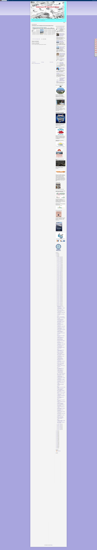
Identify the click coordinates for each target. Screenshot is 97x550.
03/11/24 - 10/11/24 (59, 265)
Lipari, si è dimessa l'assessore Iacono (61, 373)
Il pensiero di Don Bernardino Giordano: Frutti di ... (60, 337)
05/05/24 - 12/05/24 (59, 293)
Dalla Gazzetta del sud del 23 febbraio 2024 (60, 323)
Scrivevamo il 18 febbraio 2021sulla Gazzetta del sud (61, 412)
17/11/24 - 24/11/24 (59, 263)
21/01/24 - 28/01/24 (59, 427)
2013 (57, 441)
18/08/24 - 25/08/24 (59, 277)
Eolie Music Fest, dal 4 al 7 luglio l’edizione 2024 (60, 394)
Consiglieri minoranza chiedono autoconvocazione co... (60, 350)
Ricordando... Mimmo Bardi (60, 416)
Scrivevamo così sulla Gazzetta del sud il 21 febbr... (60, 361)
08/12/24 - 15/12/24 (59, 260)
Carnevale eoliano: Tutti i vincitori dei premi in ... (60, 336)
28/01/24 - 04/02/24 (59, 426)
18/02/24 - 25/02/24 (59, 305)
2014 (57, 440)
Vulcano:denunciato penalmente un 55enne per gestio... (60, 311)
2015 (57, 439)
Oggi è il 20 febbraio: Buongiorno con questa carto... (60, 390)
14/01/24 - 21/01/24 (59, 428)
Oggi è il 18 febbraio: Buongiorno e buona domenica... (61, 422)
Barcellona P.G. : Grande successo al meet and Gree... (61, 366)
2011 (57, 443)
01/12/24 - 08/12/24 (59, 261)
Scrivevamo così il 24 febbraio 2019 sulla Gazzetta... (61, 312)
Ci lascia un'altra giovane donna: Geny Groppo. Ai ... (60, 356)
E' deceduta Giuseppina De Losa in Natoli (61, 59)
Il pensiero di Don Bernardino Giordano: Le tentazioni (60, 403)
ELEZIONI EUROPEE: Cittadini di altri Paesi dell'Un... (61, 308)
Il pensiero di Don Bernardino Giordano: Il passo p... (60, 353)
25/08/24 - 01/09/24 (59, 276)
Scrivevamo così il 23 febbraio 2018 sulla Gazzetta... (61, 326)
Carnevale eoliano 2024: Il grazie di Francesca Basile (61, 408)
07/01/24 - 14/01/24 (59, 429)
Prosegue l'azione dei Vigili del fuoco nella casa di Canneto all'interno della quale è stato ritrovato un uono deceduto (60, 35)
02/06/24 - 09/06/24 (59, 289)
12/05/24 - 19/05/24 (59, 292)
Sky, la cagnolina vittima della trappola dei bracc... (60, 368)
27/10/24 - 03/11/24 (59, 266)
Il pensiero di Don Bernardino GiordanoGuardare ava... (60, 319)
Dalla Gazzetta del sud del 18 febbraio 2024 (60, 410)
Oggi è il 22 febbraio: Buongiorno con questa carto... (60, 354)
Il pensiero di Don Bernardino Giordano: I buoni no (60, 418)
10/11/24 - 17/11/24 (59, 264)
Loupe (96, 55)
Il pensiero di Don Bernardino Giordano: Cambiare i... (60, 389)
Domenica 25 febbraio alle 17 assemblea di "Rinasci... (60, 331)
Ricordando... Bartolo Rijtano (60, 351)
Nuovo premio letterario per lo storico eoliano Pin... (60, 346)
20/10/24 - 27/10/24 (59, 267)
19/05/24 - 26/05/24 (59, 291)
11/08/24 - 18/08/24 (59, 278)
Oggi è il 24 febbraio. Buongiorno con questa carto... (60, 321)
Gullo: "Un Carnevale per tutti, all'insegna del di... (60, 397)
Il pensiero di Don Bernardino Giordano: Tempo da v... (60, 370)
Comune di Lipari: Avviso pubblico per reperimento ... (61, 379)
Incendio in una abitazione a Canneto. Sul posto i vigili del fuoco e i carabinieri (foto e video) (62, 47)
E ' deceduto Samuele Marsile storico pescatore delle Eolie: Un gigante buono (62, 68)
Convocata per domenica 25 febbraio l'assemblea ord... (61, 378)
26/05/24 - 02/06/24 (59, 290)
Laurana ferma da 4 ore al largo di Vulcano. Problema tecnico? (62, 41)
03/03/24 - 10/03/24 (59, 303)
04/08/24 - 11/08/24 (59, 279)
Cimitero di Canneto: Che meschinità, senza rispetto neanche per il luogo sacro (62, 54)
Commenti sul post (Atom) (37, 63)
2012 (57, 442)
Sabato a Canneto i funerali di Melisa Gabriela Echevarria (61, 63)
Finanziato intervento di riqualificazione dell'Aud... (60, 358)
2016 (57, 438)
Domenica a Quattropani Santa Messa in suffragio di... (61, 330)
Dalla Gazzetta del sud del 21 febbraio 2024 (60, 359)
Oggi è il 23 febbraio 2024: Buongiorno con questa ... (60, 339)
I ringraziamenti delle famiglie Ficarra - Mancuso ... (60, 364)
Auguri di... (58, 315)
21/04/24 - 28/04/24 (59, 295)
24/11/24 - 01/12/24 (59, 262)
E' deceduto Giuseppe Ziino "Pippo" (61, 27)
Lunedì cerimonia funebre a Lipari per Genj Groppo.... (60, 347)
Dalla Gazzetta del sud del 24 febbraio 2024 (60, 306)
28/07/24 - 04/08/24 (59, 280)
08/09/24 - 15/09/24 (59, 274)
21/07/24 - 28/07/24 (59, 281)
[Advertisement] (60, 472)
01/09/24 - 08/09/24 (59, 275)
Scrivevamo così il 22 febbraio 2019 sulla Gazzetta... (61, 344)
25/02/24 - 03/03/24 (59, 304)
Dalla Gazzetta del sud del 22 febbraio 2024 (60, 342)
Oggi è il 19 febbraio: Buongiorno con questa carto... (60, 405)
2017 (57, 437)
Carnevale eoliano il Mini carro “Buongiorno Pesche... (60, 376)
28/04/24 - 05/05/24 (59, 294)
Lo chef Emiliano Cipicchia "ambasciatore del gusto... (60, 372)
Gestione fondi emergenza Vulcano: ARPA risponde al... (61, 328)
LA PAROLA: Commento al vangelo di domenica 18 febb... (61, 420)
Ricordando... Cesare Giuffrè (60, 309)
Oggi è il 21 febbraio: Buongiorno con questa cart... (60, 374)
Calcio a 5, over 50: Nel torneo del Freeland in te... (60, 400)
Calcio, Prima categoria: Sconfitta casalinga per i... (60, 415)
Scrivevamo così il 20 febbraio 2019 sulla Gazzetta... (61, 381)
